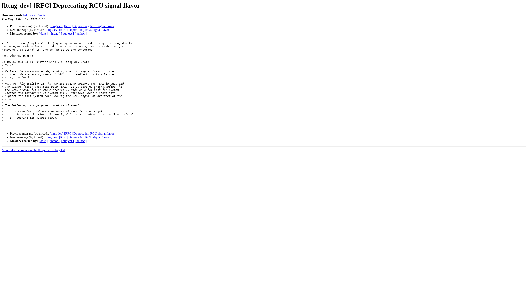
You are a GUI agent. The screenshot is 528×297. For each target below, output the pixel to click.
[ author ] (81, 33)
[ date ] (43, 33)
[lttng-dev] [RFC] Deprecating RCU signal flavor (82, 26)
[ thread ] (54, 33)
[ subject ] (67, 33)
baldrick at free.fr (34, 15)
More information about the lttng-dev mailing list (33, 150)
